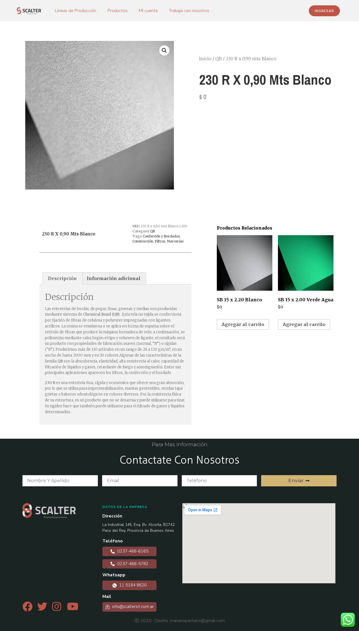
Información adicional (114, 278)
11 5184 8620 (132, 585)
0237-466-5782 (132, 564)
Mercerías (175, 241)
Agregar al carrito (243, 324)
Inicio (205, 58)
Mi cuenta (148, 11)
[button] (324, 10)
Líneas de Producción (75, 11)
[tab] (62, 278)
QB (218, 58)
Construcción (142, 241)
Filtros (160, 241)
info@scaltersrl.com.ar (132, 606)
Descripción (62, 278)
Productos (117, 11)
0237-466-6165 (132, 551)
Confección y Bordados (161, 236)
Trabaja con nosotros (189, 11)
